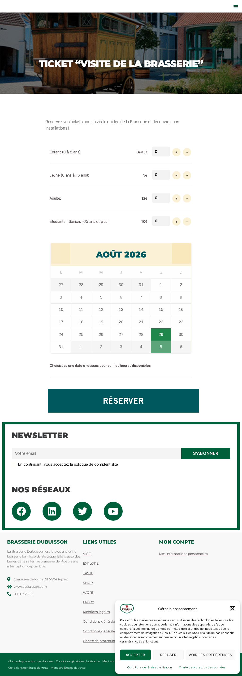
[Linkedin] (52, 511)
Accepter (135, 655)
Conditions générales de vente (28, 667)
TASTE (88, 573)
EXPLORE (90, 563)
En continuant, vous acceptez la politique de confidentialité (67, 464)
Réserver (123, 400)
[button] (232, 608)
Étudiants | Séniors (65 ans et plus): (79, 221)
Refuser (168, 655)
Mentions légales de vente (68, 667)
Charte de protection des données (202, 667)
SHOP (88, 583)
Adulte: (55, 198)
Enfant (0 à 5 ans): (66, 152)
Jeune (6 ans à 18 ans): (69, 175)
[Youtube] (113, 511)
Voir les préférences (210, 655)
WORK (88, 592)
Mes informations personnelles (183, 554)
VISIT (87, 554)
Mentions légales (113, 661)
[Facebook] (21, 511)
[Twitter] (82, 511)
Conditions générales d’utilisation (149, 667)
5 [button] (161, 345)
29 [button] (161, 332)
